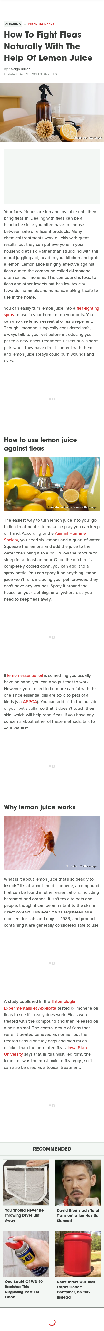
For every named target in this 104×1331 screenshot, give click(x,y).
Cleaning (13, 24)
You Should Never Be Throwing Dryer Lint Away (24, 1216)
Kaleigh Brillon (19, 69)
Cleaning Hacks (41, 24)
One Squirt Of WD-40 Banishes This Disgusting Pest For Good (24, 1289)
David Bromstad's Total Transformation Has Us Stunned (78, 1216)
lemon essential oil (25, 675)
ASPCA (30, 702)
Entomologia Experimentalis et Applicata (39, 1004)
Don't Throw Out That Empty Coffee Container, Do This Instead (76, 1290)
